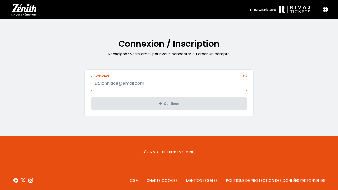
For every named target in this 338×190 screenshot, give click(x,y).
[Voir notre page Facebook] (16, 180)
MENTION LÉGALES (202, 180)
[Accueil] (23, 9)
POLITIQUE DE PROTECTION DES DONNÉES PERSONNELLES (275, 180)
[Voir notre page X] (23, 180)
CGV (134, 180)
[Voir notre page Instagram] (30, 180)
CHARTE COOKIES (162, 180)
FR (325, 9)
